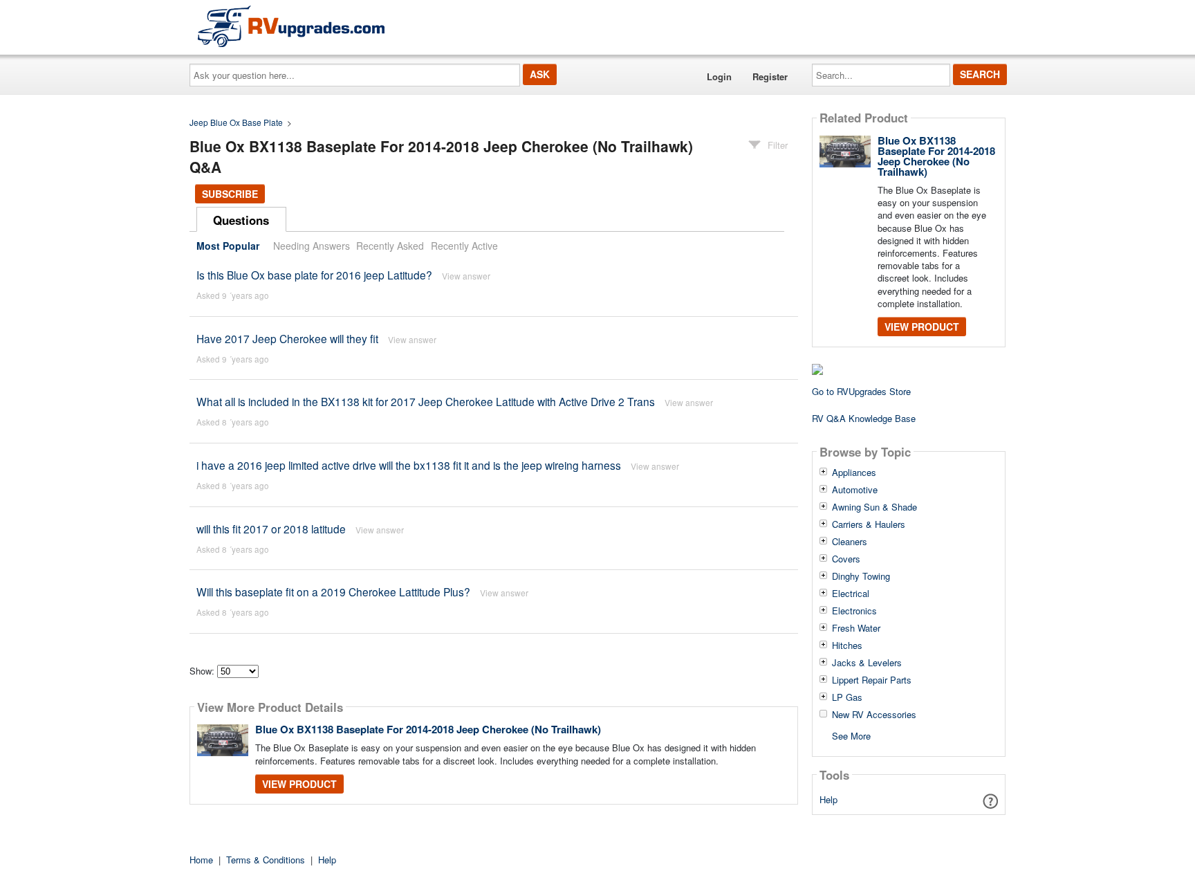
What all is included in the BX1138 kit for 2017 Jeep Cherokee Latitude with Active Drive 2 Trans (425, 401)
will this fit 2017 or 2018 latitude (271, 528)
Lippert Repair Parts (871, 680)
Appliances (854, 472)
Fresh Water (856, 628)
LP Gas (847, 697)
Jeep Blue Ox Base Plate (236, 122)
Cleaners (849, 542)
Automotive (855, 490)
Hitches (847, 645)
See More (851, 735)
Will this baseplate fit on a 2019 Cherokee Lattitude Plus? (333, 591)
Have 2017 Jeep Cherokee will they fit (287, 338)
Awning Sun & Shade (874, 507)
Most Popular (227, 246)
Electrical (850, 593)
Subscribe (230, 194)
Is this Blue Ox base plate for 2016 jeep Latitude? (314, 274)
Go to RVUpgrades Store (861, 391)
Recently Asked (390, 246)
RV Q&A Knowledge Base (864, 418)
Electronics (854, 611)
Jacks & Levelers (867, 663)
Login (719, 76)
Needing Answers (311, 246)
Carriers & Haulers (868, 524)
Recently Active (464, 246)
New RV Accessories (874, 714)
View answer (466, 276)
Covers (846, 559)
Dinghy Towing (861, 576)
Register (770, 76)
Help (828, 799)
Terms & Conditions (265, 859)
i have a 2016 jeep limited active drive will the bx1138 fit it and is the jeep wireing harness (408, 465)
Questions (241, 220)
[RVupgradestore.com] (291, 26)
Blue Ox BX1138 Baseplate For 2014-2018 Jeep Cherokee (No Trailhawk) (428, 729)
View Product (299, 784)
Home (201, 859)
